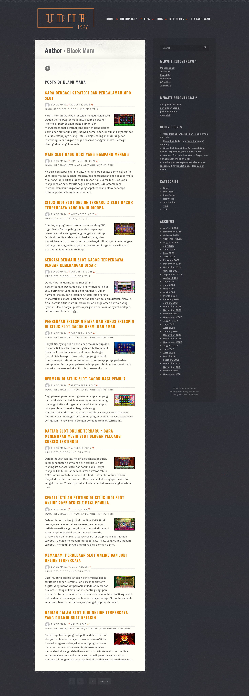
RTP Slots (176, 19)
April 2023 (169, 327)
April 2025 (169, 256)
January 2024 (170, 302)
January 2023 (171, 331)
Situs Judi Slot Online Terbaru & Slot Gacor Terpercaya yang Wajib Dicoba (89, 205)
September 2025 (172, 238)
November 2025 (172, 231)
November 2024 (172, 267)
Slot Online (76, 109)
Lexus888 (165, 78)
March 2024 (170, 295)
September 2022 (172, 342)
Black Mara (59, 104)
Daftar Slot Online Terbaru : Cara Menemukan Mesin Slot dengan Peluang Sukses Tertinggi (83, 436)
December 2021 (172, 363)
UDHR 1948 (193, 394)
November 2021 (172, 367)
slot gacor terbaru (170, 104)
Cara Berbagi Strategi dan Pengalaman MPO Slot (88, 95)
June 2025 (169, 249)
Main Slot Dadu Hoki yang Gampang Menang (87, 154)
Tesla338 (165, 71)
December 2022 (172, 335)
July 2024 (168, 281)
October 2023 (171, 313)
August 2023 (170, 320)
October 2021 (170, 370)
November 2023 (172, 310)
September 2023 (172, 317)
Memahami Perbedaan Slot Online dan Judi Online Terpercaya (86, 557)
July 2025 (168, 245)
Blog (48, 109)
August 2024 (170, 278)
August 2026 (170, 228)
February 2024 (171, 299)
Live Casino (76, 628)
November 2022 (172, 338)
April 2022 (169, 352)
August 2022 (170, 345)
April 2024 (169, 292)
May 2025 (168, 253)
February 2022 (171, 359)
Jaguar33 (165, 85)
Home (110, 19)
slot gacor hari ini (170, 107)
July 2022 (168, 349)
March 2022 (170, 356)
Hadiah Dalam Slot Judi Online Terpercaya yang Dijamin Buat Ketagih (86, 615)
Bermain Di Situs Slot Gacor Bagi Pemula (85, 378)
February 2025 (171, 260)
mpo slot (165, 115)
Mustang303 (167, 67)
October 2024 (171, 270)
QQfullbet (165, 82)
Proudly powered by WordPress (184, 391)
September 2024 (172, 274)
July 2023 (168, 324)
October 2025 (171, 235)
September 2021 (172, 374)
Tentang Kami (200, 19)
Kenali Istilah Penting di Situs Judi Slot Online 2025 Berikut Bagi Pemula (84, 500)
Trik (160, 19)
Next (102, 681)
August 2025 (170, 242)
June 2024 (169, 285)
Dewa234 (165, 75)
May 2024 (168, 288)
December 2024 (172, 263)
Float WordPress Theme (184, 388)
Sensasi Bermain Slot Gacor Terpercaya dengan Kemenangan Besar (84, 262)
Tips (147, 19)
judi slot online (168, 111)
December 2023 (172, 306)
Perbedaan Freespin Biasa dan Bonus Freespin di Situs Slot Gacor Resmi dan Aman (89, 324)
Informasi (127, 19)
